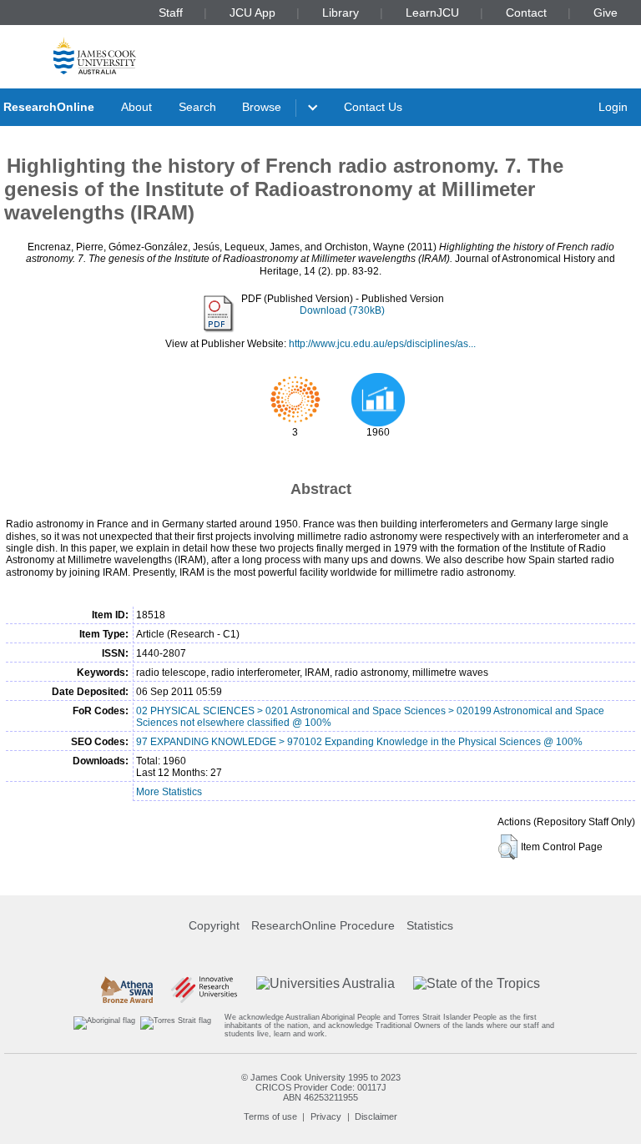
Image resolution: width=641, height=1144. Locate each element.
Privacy (325, 1116)
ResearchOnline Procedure (323, 925)
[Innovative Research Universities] (204, 989)
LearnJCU (432, 12)
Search (197, 106)
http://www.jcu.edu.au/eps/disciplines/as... (382, 344)
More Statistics (169, 792)
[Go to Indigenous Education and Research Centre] (104, 1026)
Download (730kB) (342, 310)
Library (340, 12)
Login (613, 106)
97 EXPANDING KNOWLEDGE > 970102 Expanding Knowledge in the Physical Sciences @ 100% (359, 742)
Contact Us (373, 106)
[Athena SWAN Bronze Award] (127, 989)
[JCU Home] (94, 55)
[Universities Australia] (325, 989)
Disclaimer (376, 1116)
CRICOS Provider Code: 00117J (320, 1087)
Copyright (214, 925)
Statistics (429, 925)
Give (605, 12)
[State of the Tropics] (476, 989)
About (136, 106)
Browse (261, 106)
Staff (171, 12)
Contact (526, 12)
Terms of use (270, 1116)
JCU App (252, 12)
